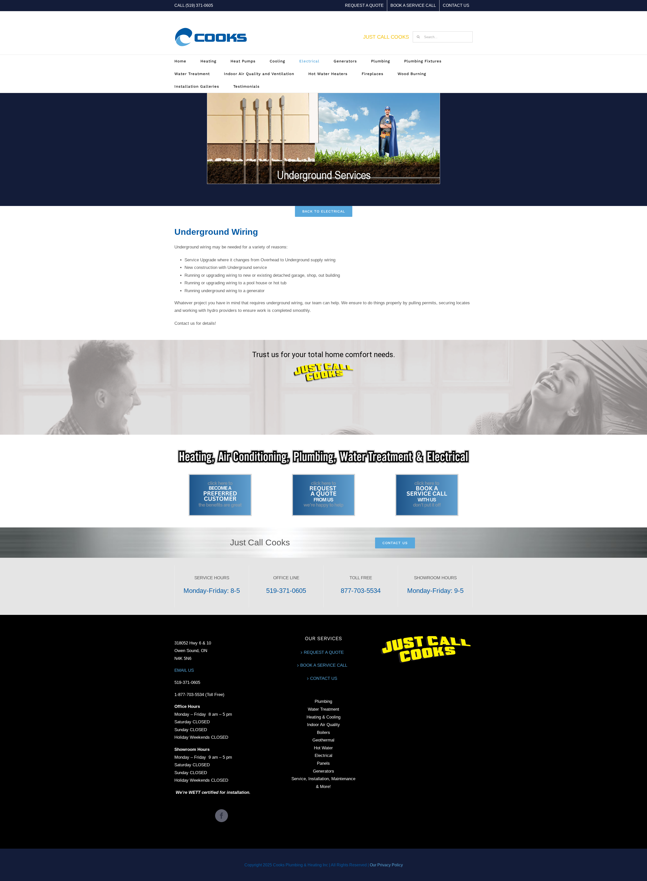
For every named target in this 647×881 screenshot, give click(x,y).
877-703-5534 (361, 590)
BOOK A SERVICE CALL (323, 665)
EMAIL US (184, 670)
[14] (426, 476)
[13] (323, 476)
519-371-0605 (286, 590)
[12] (220, 476)
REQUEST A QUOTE (324, 652)
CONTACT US (323, 678)
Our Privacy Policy (386, 865)
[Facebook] (221, 815)
